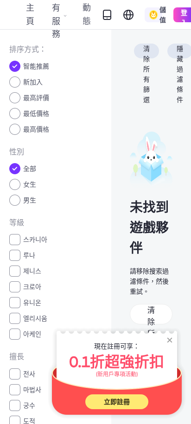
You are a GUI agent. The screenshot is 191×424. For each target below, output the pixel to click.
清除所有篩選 (146, 51)
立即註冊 (117, 401)
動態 (87, 14)
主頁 (30, 14)
